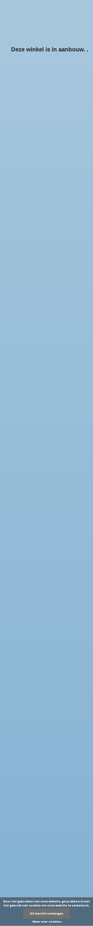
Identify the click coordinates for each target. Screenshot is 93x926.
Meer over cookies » (48, 922)
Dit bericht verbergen (46, 913)
